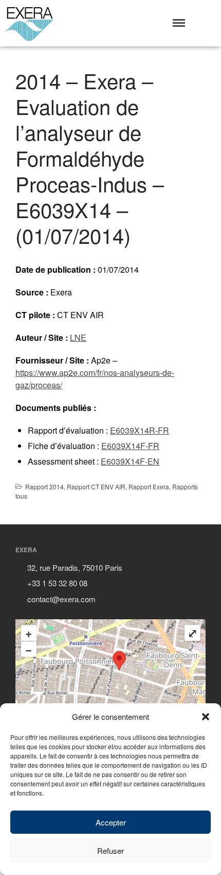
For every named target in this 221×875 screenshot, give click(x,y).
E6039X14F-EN (130, 461)
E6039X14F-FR (130, 446)
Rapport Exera (148, 486)
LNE (78, 337)
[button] (205, 717)
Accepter (111, 822)
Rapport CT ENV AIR (96, 486)
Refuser (110, 850)
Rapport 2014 (44, 486)
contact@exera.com (61, 598)
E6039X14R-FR (139, 430)
